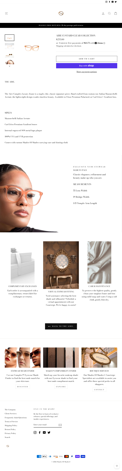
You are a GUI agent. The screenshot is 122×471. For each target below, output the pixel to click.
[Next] (9, 65)
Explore (61, 387)
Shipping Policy (11, 425)
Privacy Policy (10, 433)
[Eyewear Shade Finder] (23, 357)
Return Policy (10, 429)
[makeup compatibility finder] (61, 357)
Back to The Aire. (62, 326)
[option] (61, 25)
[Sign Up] (60, 424)
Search (7, 437)
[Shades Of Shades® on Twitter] (49, 432)
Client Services (11, 413)
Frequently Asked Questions (16, 417)
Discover (22, 387)
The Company (10, 409)
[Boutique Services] (99, 357)
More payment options (86, 71)
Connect (99, 390)
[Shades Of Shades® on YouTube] (44, 432)
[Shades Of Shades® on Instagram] (35, 432)
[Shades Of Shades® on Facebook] (39, 432)
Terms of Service (11, 421)
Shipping (59, 46)
